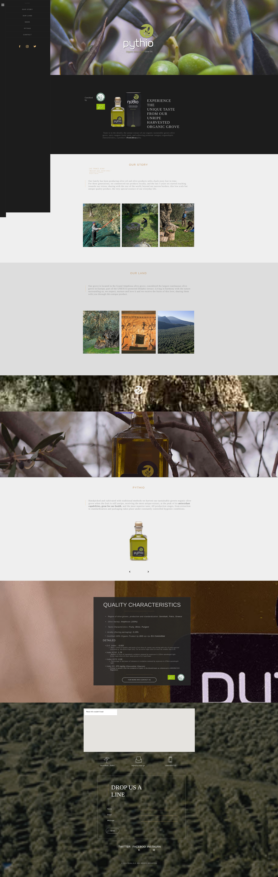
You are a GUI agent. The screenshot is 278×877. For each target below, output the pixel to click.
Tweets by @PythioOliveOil (124, 412)
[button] (130, 571)
